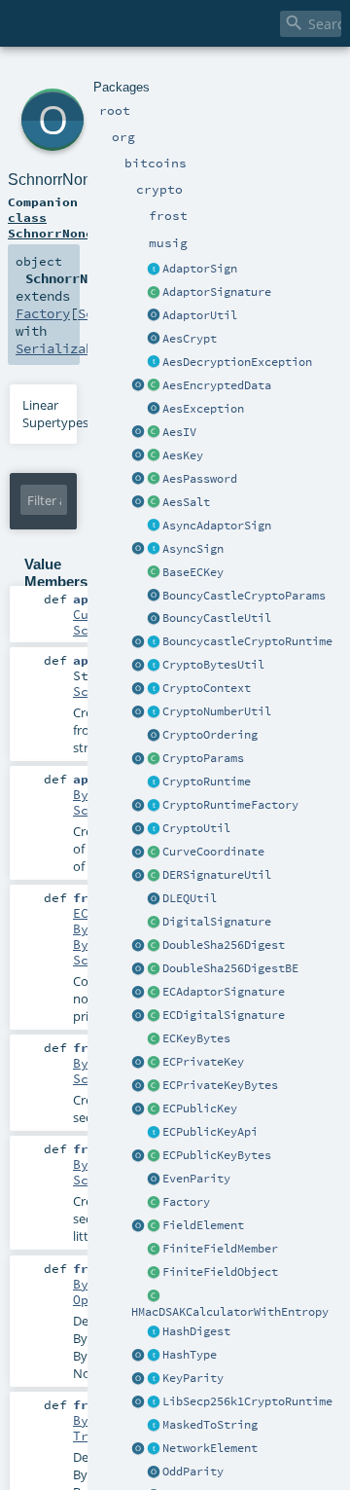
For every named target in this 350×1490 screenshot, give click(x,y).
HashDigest (196, 1331)
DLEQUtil (189, 898)
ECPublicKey (199, 1108)
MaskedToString (210, 1425)
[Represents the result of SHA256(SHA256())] (153, 946)
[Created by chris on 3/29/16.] (153, 759)
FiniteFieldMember (220, 1248)
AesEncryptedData (216, 385)
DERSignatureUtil (216, 875)
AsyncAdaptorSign (216, 525)
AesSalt (186, 502)
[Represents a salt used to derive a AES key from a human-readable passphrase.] (153, 503)
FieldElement (203, 1225)
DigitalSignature (216, 921)
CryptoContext (206, 688)
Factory (186, 1202)
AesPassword (199, 479)
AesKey (182, 455)
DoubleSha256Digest (223, 945)
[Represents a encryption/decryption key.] (153, 456)
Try (84, 1435)
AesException (203, 409)
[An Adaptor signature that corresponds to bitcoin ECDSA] (153, 992)
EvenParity (196, 1178)
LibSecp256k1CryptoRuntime (247, 1401)
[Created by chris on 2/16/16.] (153, 573)
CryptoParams (203, 758)
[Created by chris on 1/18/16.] (153, 1355)
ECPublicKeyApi (210, 1132)
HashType (189, 1355)
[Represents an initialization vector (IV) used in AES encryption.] (153, 433)
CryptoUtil (196, 828)
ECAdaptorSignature (223, 992)
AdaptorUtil (199, 315)
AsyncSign (193, 549)
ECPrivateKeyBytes (220, 1085)
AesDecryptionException (237, 362)
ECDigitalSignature (223, 1015)
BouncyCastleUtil (216, 618)
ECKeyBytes (196, 1038)
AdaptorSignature (216, 292)
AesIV (179, 432)
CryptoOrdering (210, 735)
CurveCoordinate (213, 851)
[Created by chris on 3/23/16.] (153, 876)
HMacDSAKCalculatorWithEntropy (230, 1312)
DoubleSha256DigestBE (230, 968)
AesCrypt (189, 338)
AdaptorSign (199, 268)
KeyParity (193, 1378)
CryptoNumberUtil (216, 711)
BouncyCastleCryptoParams (244, 595)
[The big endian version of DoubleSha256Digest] (153, 969)
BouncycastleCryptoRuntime (247, 641)
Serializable (62, 348)
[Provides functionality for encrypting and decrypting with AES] (153, 339)
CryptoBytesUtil (213, 665)
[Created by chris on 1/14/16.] (153, 1449)
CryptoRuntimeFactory (230, 805)
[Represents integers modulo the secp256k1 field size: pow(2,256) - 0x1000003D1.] (153, 1226)
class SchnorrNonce (54, 224)
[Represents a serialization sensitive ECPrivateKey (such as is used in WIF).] (153, 1086)
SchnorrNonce (58, 179)
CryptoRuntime (206, 781)
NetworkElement (210, 1448)
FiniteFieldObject (220, 1272)
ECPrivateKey (203, 1062)
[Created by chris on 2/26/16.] (153, 665)
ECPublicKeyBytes (216, 1155)
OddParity (193, 1471)
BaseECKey (193, 572)
